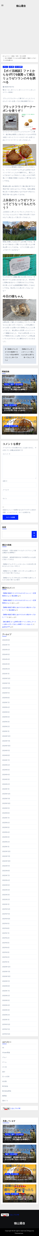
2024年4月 (6, 774)
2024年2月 (6, 784)
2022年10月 (6, 861)
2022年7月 (6, 875)
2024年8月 (6, 755)
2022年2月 (6, 899)
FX (3, 1048)
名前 (5, 481)
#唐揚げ (10, 92)
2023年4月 (6, 832)
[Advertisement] (19, 30)
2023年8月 (6, 813)
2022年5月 (6, 885)
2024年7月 (6, 760)
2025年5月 (6, 712)
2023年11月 (6, 798)
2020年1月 (6, 1019)
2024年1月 (6, 789)
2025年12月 (6, 678)
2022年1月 (6, 904)
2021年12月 (6, 909)
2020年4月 (6, 1005)
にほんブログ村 (15, 1108)
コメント (6, 454)
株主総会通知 (6, 1091)
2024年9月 (6, 750)
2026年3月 (6, 664)
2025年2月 (6, 726)
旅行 (12, 384)
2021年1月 (5, 962)
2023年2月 (6, 842)
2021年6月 (6, 938)
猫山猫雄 (15, 596)
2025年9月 (6, 693)
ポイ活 (11, 67)
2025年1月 (5, 731)
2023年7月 (6, 818)
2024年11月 (6, 741)
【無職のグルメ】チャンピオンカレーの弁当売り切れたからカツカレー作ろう (19, 1179)
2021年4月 (6, 947)
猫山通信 (21, 6)
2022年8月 (6, 871)
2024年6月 (6, 765)
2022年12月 (6, 851)
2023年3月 (6, 837)
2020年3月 (6, 1010)
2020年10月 (6, 976)
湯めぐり (5, 1100)
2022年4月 (6, 890)
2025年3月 (6, 722)
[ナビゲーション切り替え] (2, 5)
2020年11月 (6, 971)
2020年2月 (6, 1015)
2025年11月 (6, 683)
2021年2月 (6, 957)
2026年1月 (6, 674)
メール (6, 490)
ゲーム (4, 1062)
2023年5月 (6, 827)
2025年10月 (6, 688)
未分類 (4, 1081)
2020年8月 (6, 986)
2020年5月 (6, 1000)
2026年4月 (6, 659)
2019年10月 (6, 1034)
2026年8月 (6, 640)
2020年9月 (6, 981)
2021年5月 (5, 943)
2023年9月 (6, 808)
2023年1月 (5, 847)
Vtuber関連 (6, 1052)
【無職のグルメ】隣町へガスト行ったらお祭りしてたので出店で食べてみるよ (19, 1199)
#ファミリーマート (24, 90)
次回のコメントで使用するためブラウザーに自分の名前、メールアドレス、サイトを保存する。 (19, 511)
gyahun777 (6, 627)
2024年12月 (6, 736)
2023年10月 (6, 803)
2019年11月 (6, 1029)
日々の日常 (18, 67)
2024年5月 (6, 770)
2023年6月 (6, 822)
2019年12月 (6, 1024)
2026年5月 (6, 654)
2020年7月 (6, 991)
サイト (5, 498)
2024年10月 (6, 746)
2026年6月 (6, 650)
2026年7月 (6, 645)
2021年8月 (6, 928)
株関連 (4, 1096)
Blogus (29, 1231)
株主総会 (5, 1086)
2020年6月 (6, 995)
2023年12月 (6, 794)
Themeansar (19, 1233)
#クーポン (8, 90)
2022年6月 (6, 880)
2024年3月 (6, 779)
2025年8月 (6, 698)
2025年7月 (6, 702)
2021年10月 (6, 919)
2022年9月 (6, 866)
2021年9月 (6, 923)
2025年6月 (6, 707)
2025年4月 (6, 717)
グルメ (5, 67)
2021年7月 (5, 933)
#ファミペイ (14, 90)
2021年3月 (5, 952)
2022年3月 (6, 895)
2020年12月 (6, 967)
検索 (4, 527)
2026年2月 (6, 669)
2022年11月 (6, 856)
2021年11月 (6, 914)
